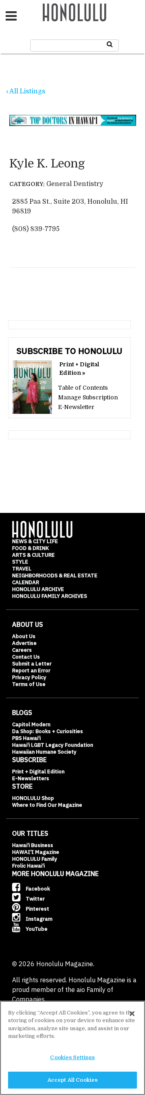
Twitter (35, 898)
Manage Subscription (88, 397)
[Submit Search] (110, 44)
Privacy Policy (29, 677)
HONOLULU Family (34, 858)
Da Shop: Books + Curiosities (47, 731)
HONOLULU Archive (38, 589)
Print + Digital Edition (38, 771)
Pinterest (37, 908)
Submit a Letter (32, 663)
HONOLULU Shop (33, 798)
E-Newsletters (30, 778)
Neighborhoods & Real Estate (54, 575)
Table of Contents (83, 387)
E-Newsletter (76, 407)
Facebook (37, 888)
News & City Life (35, 541)
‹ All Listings (25, 91)
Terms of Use (29, 684)
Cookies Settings (72, 1057)
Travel (21, 568)
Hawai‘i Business (32, 845)
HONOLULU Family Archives (49, 596)
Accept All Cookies (72, 1080)
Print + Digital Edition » (79, 368)
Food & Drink (30, 548)
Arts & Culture (33, 555)
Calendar (25, 582)
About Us (23, 636)
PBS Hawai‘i (26, 738)
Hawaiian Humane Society (44, 751)
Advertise (24, 643)
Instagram (38, 918)
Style (20, 561)
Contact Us (26, 656)
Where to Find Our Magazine (47, 805)
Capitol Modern (31, 724)
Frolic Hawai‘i (28, 865)
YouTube (36, 929)
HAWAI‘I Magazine (35, 852)
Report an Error (31, 670)
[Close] (132, 1014)
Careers (22, 650)
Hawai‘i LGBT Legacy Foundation (52, 745)
